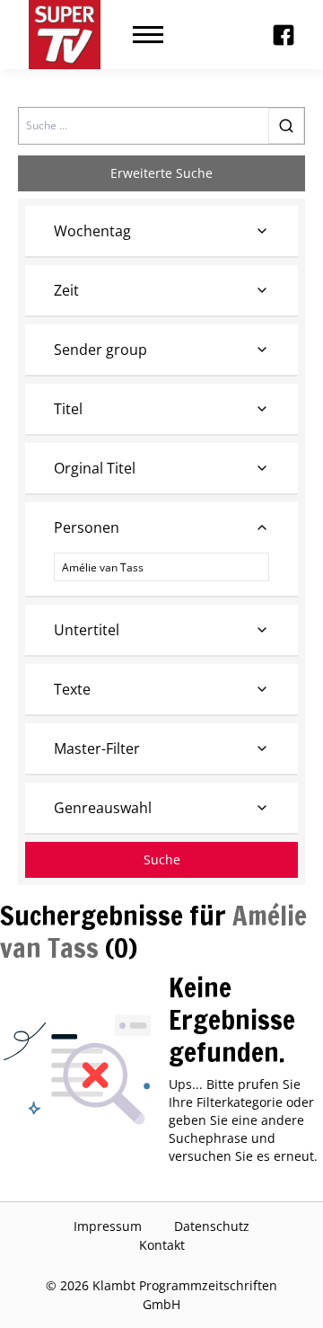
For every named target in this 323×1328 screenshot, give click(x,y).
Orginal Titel (94, 468)
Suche (162, 859)
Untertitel (86, 630)
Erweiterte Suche (161, 172)
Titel (68, 409)
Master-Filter (97, 748)
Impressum (108, 1226)
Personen (86, 527)
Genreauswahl (103, 808)
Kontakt (162, 1244)
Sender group (100, 349)
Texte (72, 689)
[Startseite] (64, 34)
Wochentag (92, 231)
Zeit (66, 290)
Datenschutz (211, 1226)
